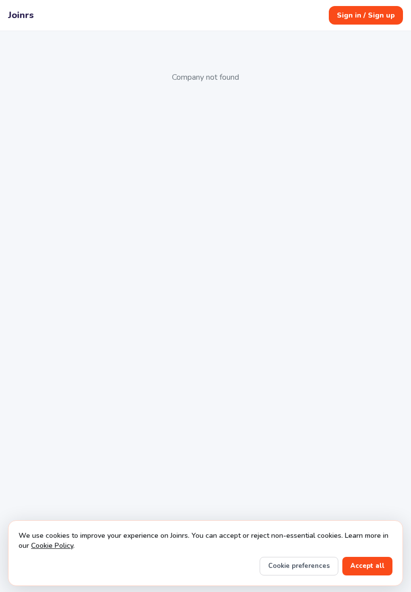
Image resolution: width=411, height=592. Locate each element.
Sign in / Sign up (366, 15)
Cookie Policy (52, 545)
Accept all (367, 565)
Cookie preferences (299, 565)
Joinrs (21, 15)
